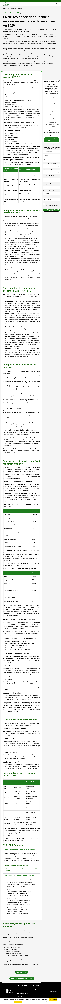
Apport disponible (47, 169)
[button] (56, 4)
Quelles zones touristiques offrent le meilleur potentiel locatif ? (21, 869)
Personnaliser (27, 1002)
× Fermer (56, 144)
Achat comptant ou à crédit (50, 191)
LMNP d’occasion (18, 840)
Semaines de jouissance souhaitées (49, 184)
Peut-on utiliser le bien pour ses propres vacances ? (21, 849)
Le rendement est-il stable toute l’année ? (17, 865)
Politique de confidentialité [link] (40, 1002)
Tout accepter (53, 999)
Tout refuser (18, 1002)
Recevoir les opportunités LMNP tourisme (51, 139)
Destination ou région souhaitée (48, 176)
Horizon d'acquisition (48, 197)
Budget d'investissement (49, 163)
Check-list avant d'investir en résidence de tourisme (20, 875)
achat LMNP (30, 838)
